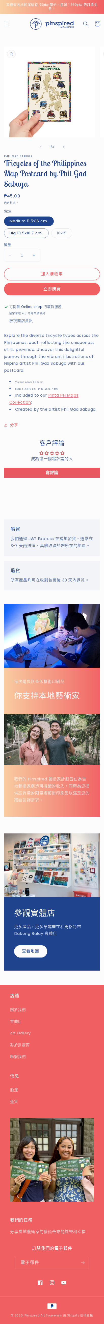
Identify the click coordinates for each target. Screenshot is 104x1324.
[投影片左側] (40, 146)
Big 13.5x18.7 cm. (26, 233)
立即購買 (52, 289)
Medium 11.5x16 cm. (29, 221)
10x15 (63, 234)
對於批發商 (20, 1044)
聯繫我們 (18, 1056)
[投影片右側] (63, 146)
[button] (6, 24)
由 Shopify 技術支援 (78, 1315)
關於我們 (18, 1009)
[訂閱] (82, 1263)
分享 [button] (14, 425)
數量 (7, 244)
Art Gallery (20, 1033)
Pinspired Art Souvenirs (43, 1315)
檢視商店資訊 (21, 320)
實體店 (16, 1021)
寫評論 (52, 472)
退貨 (14, 1101)
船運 (14, 1089)
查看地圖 (30, 951)
